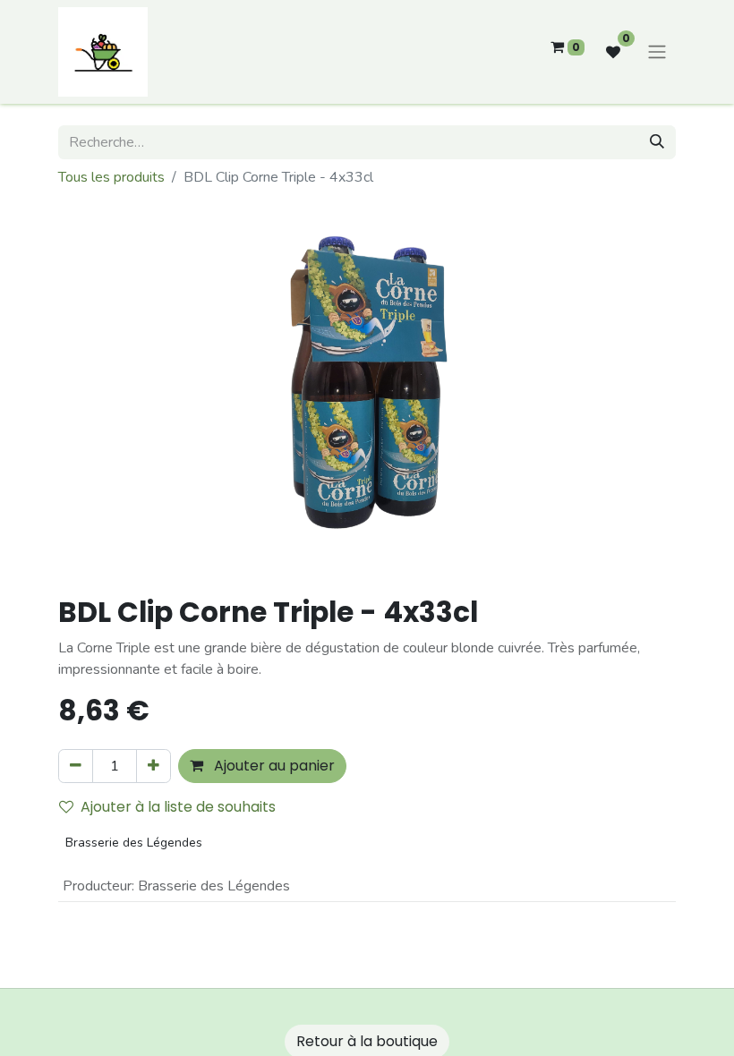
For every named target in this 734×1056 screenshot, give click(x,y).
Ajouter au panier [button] (272, 765)
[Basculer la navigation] (657, 52)
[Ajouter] (153, 766)
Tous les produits (111, 177)
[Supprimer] (75, 766)
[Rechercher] (657, 142)
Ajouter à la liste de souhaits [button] (178, 806)
